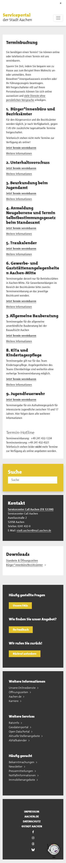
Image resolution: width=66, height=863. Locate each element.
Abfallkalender (18, 740)
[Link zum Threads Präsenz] (33, 844)
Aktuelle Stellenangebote (24, 736)
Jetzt (9, 148)
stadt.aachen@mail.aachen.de (34, 530)
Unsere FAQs (20, 605)
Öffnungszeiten (19, 692)
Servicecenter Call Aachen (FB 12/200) (31, 509)
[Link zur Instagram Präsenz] (33, 838)
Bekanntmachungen (22, 762)
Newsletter (16, 766)
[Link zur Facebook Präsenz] (33, 832)
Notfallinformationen (22, 775)
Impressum (31, 811)
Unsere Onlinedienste (22, 688)
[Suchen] (57, 480)
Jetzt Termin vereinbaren (21, 193)
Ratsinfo (14, 723)
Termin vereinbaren (24, 148)
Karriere (14, 701)
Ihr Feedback (21, 629)
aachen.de (31, 816)
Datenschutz (32, 821)
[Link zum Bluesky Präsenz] (33, 850)
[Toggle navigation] (58, 17)
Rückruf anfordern (24, 654)
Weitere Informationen (19, 153)
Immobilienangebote (22, 780)
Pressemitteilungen (21, 771)
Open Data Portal (19, 731)
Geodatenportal (19, 727)
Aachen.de (15, 696)
